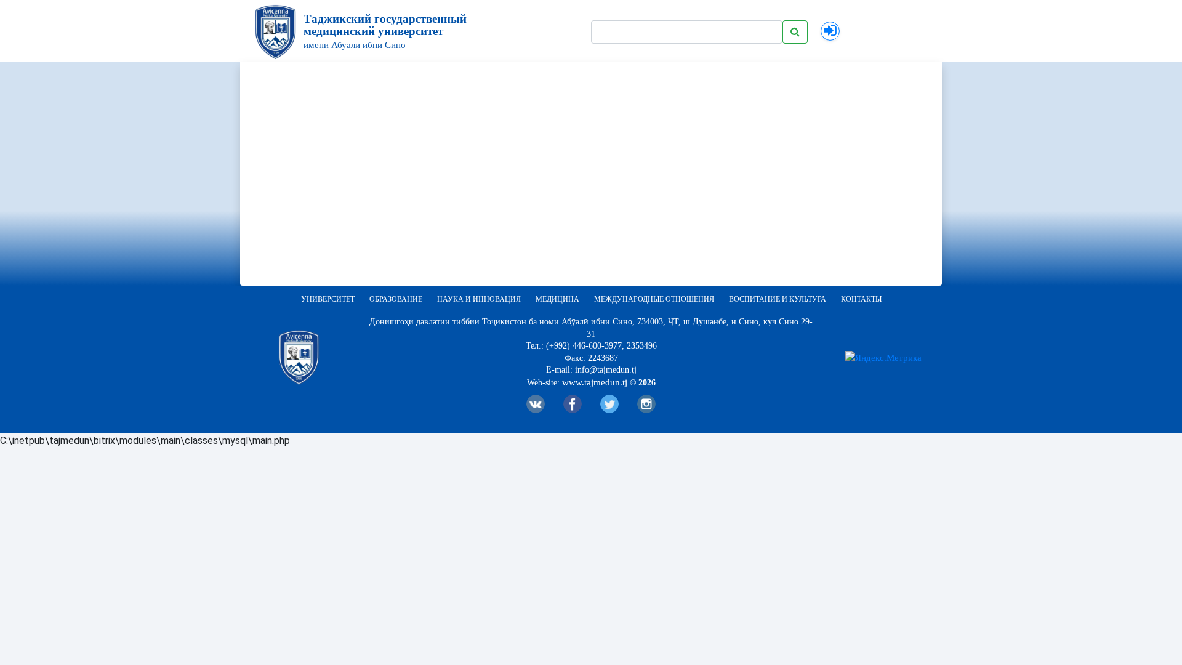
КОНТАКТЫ (861, 299)
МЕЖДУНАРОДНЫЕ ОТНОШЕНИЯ (654, 299)
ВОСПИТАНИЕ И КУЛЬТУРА (777, 299)
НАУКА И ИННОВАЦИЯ (479, 299)
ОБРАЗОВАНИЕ (395, 299)
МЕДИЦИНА (557, 299)
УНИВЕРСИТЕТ (328, 299)
